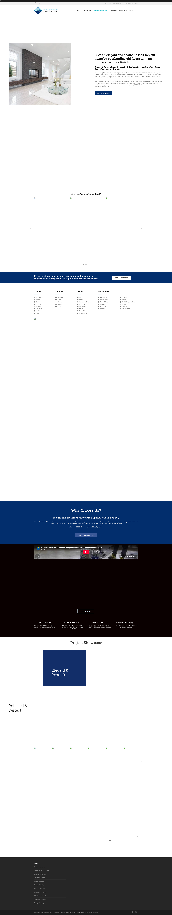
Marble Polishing (39, 881)
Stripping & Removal (40, 874)
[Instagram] (39, 3)
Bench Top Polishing (40, 899)
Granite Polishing (39, 885)
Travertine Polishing (40, 896)
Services (87, 10)
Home (79, 10)
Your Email (113, 803)
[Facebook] (36, 3)
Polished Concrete (39, 867)
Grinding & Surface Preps (41, 870)
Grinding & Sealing (39, 878)
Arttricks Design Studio (77, 912)
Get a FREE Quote (103, 93)
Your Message (112, 811)
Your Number (113, 794)
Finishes (113, 10)
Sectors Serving (100, 10)
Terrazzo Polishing (39, 888)
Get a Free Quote (125, 10)
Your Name (112, 786)
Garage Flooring (39, 903)
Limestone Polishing (40, 892)
